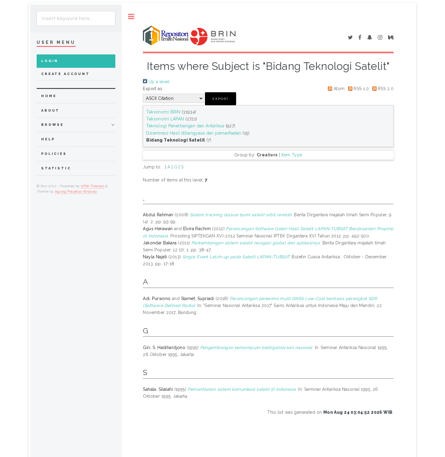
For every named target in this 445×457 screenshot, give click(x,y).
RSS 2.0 (385, 88)
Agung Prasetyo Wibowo (76, 191)
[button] (220, 98)
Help (48, 139)
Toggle (131, 16)
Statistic (56, 168)
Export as (152, 88)
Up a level (158, 81)
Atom (338, 88)
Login (49, 61)
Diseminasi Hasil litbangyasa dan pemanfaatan (193, 133)
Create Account (65, 74)
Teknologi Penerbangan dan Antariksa (185, 125)
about (50, 111)
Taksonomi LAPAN (165, 118)
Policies (54, 154)
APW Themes (92, 186)
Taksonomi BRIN (163, 111)
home (48, 96)
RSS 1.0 (360, 88)
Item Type (292, 154)
